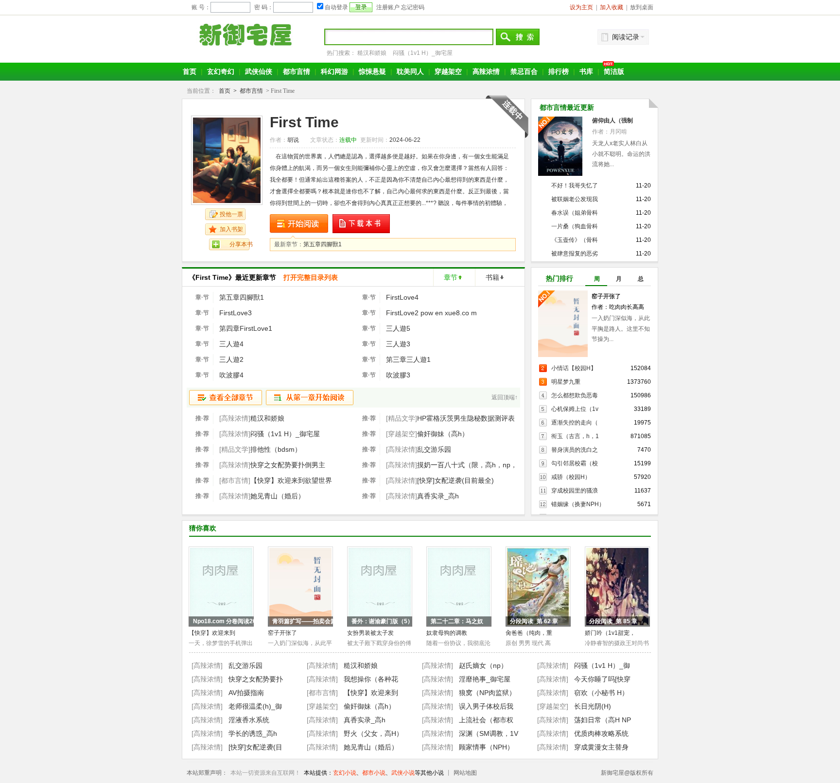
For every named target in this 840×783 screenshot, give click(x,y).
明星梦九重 (565, 381)
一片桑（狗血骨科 (574, 226)
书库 (586, 71)
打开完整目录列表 (310, 277)
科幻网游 (334, 71)
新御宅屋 (247, 34)
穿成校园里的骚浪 (574, 490)
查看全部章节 (225, 397)
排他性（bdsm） (275, 449)
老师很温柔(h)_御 (255, 706)
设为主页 (581, 7)
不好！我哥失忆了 (574, 185)
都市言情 (296, 71)
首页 (189, 71)
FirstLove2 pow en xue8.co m (431, 313)
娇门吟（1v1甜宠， (610, 633)
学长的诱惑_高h (252, 733)
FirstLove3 (235, 313)
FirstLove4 (402, 297)
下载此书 (361, 223)
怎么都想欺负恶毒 (574, 395)
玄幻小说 (344, 772)
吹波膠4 (231, 375)
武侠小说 (403, 772)
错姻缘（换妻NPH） (578, 504)
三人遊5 (398, 328)
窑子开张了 (606, 296)
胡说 (293, 139)
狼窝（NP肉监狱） (487, 693)
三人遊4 (231, 344)
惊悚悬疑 (372, 71)
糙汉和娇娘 (371, 53)
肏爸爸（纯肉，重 (529, 633)
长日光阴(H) (592, 706)
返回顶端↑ (504, 397)
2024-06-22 (404, 139)
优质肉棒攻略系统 (601, 733)
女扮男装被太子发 (370, 633)
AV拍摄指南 (246, 693)
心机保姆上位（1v (574, 409)
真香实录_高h (438, 496)
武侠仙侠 (258, 71)
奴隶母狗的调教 (446, 633)
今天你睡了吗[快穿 (602, 679)
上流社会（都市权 (486, 720)
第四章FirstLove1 (245, 328)
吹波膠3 (398, 375)
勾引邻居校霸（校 (574, 463)
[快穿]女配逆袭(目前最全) (455, 480)
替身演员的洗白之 (574, 449)
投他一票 (231, 214)
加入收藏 (611, 7)
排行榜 (558, 71)
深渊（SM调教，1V (488, 733)
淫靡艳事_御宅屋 (484, 679)
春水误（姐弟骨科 (574, 212)
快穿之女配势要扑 (255, 679)
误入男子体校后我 (486, 706)
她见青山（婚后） (277, 496)
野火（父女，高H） (373, 733)
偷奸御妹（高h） (443, 434)
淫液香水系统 (248, 720)
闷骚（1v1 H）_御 (602, 665)
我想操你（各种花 (371, 679)
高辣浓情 (486, 71)
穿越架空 (448, 71)
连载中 (348, 139)
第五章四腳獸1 (322, 244)
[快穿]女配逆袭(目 (255, 747)
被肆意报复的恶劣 (574, 253)
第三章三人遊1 (408, 359)
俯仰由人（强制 (612, 120)
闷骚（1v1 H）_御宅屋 (423, 53)
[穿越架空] (322, 706)
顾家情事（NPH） (486, 747)
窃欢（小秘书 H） (601, 693)
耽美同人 (410, 71)
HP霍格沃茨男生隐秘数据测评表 (466, 418)
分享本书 (241, 244)
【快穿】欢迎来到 (212, 633)
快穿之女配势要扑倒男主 (287, 465)
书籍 (492, 277)
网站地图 (465, 772)
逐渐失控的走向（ (574, 422)
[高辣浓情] (207, 665)
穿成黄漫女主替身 (601, 747)
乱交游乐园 (434, 449)
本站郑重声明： (207, 772)
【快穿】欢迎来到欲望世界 (291, 480)
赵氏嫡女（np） (483, 665)
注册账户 (388, 7)
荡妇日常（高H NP (602, 720)
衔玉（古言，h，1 (575, 436)
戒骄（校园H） (571, 477)
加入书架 (231, 229)
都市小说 (373, 772)
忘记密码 (412, 7)
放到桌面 (641, 7)
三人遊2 (231, 359)
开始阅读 (299, 223)
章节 (450, 277)
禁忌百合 (524, 71)
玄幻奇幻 (220, 71)
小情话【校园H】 (573, 368)
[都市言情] (322, 693)
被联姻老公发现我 (574, 199)
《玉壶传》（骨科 (574, 240)
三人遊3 (398, 344)
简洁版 (614, 71)
